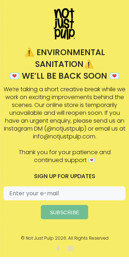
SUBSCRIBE (65, 212)
